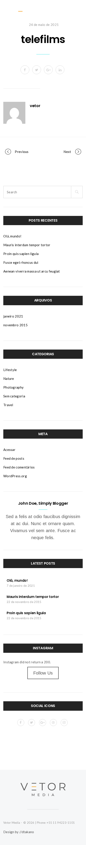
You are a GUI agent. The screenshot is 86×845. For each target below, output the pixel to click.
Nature (8, 378)
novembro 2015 (15, 325)
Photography (13, 387)
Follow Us (43, 673)
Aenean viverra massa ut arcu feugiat (31, 271)
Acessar (9, 450)
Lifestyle (10, 370)
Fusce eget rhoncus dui (20, 262)
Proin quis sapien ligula (21, 254)
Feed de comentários (19, 467)
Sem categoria (14, 396)
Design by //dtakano (18, 832)
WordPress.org (15, 476)
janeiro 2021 (13, 316)
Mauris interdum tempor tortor (26, 245)
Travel (8, 405)
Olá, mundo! (12, 236)
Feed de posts (13, 458)
